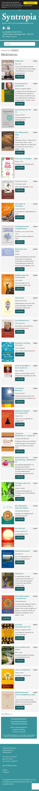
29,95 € (35, 625)
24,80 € (35, 434)
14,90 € (35, 551)
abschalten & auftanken (20, 205)
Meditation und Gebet (21, 250)
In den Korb (19, 76)
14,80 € (35, 692)
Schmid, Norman (20, 209)
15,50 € (35, 506)
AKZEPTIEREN (30, 3)
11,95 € (35, 457)
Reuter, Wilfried (19, 371)
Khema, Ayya (18, 652)
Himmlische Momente (19, 389)
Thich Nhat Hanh (20, 323)
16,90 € (35, 181)
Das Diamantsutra (22, 320)
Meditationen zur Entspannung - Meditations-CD (25, 459)
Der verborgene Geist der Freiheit (21, 507)
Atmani (17, 254)
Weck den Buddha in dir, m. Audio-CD (22, 367)
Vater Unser (19, 298)
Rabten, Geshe (19, 673)
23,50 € (35, 596)
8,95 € (35, 110)
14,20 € (35, 670)
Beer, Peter (18, 64)
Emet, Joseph (18, 280)
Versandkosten (7, 782)
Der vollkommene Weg (21, 133)
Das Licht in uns (21, 181)
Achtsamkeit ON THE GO (23, 111)
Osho (16, 137)
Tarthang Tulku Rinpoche (22, 438)
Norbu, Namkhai (20, 348)
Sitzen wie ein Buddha (23, 159)
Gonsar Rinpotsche (20, 601)
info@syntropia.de (11, 36)
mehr (23, 73)
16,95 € (35, 132)
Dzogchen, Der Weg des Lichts (22, 344)
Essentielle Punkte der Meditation (22, 597)
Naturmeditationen (22, 551)
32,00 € (35, 249)
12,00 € (35, 483)
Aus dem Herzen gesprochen (21, 85)
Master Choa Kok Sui (21, 301)
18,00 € (35, 61)
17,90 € (35, 574)
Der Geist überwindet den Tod (22, 626)
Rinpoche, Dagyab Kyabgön (23, 89)
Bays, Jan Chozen (20, 115)
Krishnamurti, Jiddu (20, 184)
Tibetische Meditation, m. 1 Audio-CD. (25, 435)
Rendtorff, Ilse (19, 554)
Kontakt (5, 770)
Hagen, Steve (18, 416)
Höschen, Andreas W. (21, 531)
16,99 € (35, 275)
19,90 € (35, 343)
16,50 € (35, 204)
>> (12, 714)
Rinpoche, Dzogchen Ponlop (23, 630)
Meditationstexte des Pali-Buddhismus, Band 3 (25, 694)
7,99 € (35, 159)
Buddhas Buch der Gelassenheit (21, 276)
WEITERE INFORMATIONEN (14, 7)
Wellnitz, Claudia (20, 488)
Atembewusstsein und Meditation (22, 227)
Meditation (19, 61)
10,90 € (35, 84)
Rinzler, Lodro (19, 161)
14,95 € (35, 226)
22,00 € (35, 298)
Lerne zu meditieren (22, 670)
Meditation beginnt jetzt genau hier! (22, 412)
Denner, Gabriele (20, 393)
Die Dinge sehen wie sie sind (22, 484)
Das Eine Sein (20, 528)
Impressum (6, 772)
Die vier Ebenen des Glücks (22, 648)
